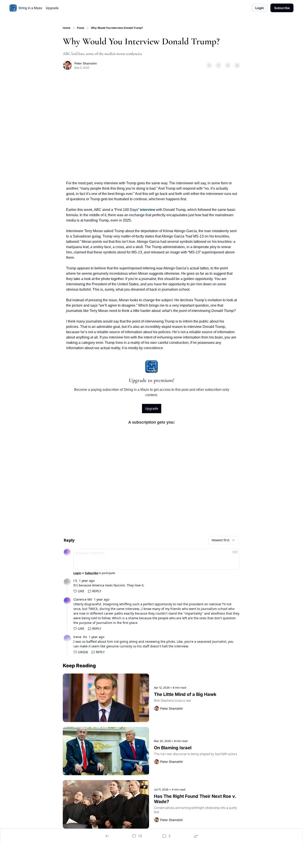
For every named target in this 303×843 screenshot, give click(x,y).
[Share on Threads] (228, 65)
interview (147, 210)
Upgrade (151, 408)
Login (77, 573)
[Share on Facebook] (209, 65)
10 (140, 835)
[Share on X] (218, 65)
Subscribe (91, 573)
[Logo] (13, 8)
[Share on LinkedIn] (237, 65)
